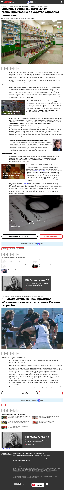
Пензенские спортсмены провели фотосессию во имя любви (47, 422)
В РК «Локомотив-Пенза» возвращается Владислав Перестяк (18, 427)
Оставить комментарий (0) (50, 236)
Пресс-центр (29, 453)
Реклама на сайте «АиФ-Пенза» (42, 455)
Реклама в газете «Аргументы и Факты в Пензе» (37, 457)
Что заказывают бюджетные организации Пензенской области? (49, 260)
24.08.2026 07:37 (5, 296)
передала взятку (39, 171)
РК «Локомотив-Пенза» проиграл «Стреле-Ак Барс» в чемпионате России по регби (19, 417)
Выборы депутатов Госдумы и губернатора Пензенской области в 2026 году (38, 458)
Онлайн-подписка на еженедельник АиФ (23, 455)
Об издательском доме (18, 453)
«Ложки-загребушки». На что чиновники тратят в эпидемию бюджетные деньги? (49, 265)
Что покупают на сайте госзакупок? (17, 264)
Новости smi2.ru (6, 292)
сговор (25, 183)
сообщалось (18, 387)
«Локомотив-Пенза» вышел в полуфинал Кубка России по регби (49, 417)
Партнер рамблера (26, 484)
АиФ (11, 65)
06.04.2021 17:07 (5, 6)
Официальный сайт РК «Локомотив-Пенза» (11, 349)
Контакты (15, 458)
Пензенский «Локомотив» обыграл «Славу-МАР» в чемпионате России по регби (18, 422)
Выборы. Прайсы (55, 457)
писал (20, 82)
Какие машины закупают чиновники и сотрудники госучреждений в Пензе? (17, 260)
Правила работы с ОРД (18, 457)
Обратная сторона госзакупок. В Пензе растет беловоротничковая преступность (30, 222)
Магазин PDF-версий (39, 453)
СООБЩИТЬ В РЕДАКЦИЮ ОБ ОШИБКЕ (21, 460)
